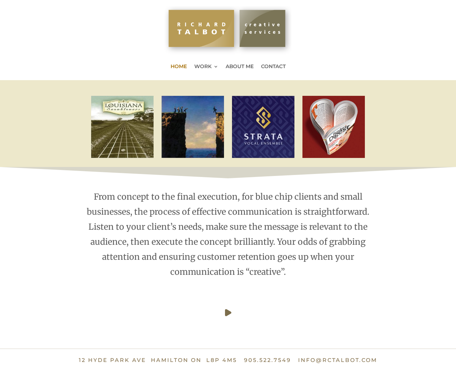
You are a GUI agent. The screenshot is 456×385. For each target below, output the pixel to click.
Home (179, 66)
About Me (240, 66)
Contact (273, 66)
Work (203, 66)
